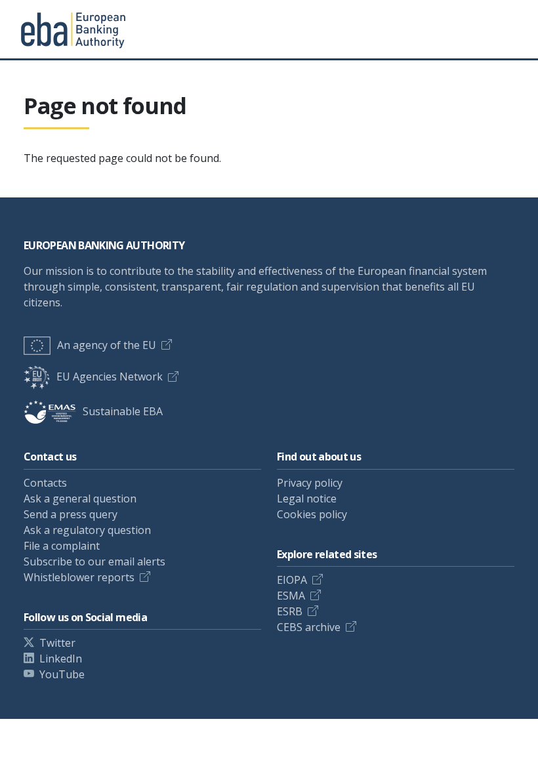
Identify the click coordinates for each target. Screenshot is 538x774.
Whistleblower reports (79, 577)
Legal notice (307, 498)
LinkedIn (60, 658)
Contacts (45, 483)
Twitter (57, 643)
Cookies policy (312, 514)
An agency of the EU (106, 345)
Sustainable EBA (123, 411)
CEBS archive (309, 627)
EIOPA (292, 580)
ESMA (291, 595)
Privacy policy (309, 483)
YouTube (62, 674)
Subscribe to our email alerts (94, 561)
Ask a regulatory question (87, 530)
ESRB (289, 611)
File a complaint (62, 546)
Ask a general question (80, 498)
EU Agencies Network (109, 376)
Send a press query (70, 514)
